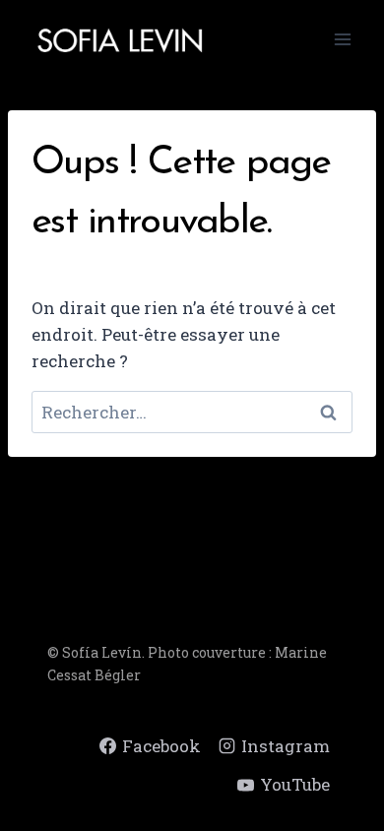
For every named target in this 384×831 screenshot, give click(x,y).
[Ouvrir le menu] (342, 39)
